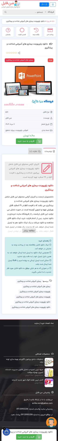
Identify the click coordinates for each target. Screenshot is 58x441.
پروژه (48, 21)
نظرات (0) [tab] (33, 151)
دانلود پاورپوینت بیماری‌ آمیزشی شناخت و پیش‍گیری (32, 302)
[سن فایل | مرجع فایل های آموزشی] (10, 4)
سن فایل (8, 118)
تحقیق (7, 130)
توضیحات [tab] (48, 151)
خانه (53, 21)
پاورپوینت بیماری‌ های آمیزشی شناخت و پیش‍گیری (33, 297)
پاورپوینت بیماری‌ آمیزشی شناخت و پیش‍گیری (35, 291)
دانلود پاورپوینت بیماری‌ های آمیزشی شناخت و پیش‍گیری (31, 307)
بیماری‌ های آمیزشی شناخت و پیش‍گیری (36, 286)
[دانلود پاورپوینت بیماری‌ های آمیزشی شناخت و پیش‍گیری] (29, 82)
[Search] (5, 12)
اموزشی (25, 130)
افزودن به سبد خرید (26, 141)
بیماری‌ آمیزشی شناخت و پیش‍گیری (29, 281)
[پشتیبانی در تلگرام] (51, 422)
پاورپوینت (19, 130)
